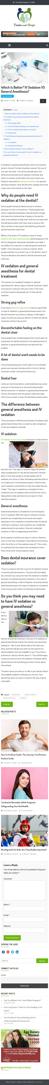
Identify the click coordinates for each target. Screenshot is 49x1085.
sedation (23, 698)
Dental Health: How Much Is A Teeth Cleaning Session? (8, 704)
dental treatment (9, 698)
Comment (8, 879)
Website (7, 926)
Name (7, 905)
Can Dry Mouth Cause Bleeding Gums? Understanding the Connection (20, 1019)
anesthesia (16, 695)
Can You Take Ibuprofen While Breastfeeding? (43, 704)
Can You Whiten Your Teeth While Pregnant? (22, 1000)
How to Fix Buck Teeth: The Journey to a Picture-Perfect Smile (24, 756)
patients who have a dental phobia (15, 239)
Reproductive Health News (17, 1067)
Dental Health (7, 96)
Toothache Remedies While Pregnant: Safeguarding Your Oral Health (18, 804)
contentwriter (26, 763)
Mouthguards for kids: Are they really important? (24, 849)
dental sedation (30, 695)
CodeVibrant (38, 1082)
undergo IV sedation (28, 181)
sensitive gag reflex (20, 308)
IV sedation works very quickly (13, 440)
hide (14, 110)
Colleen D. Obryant (26, 101)
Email (7, 915)
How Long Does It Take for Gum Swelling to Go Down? (23, 1009)
